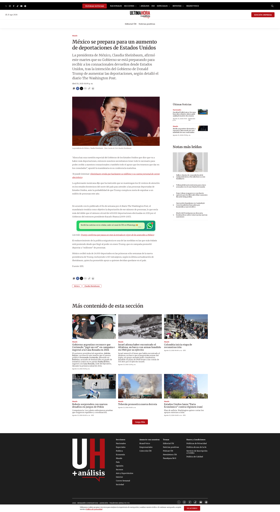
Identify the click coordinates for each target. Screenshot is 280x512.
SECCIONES (129, 6)
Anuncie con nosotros (149, 440)
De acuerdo (192, 508)
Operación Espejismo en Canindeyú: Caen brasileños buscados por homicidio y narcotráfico (190, 205)
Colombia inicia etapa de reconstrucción (178, 346)
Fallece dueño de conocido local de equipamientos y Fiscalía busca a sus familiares (190, 177)
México (77, 286)
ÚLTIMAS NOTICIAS (94, 6)
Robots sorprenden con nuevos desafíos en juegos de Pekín (90, 405)
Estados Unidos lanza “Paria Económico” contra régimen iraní (183, 405)
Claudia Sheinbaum (92, 286)
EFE (184, 350)
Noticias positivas (147, 24)
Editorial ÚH (130, 24)
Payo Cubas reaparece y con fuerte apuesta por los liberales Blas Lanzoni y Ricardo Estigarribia (191, 195)
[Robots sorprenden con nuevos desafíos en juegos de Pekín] (94, 386)
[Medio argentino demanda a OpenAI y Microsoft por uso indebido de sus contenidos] (203, 128)
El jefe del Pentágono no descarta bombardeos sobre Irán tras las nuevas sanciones (191, 215)
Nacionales (177, 110)
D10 (153, 6)
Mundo (74, 36)
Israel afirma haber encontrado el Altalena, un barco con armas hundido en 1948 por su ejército (139, 347)
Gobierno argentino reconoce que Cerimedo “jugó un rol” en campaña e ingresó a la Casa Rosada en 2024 (93, 347)
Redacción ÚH (191, 119)
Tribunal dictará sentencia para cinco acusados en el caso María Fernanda (191, 186)
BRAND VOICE (192, 6)
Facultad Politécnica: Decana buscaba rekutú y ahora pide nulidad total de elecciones (184, 114)
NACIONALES (116, 6)
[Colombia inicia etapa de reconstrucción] (186, 326)
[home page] (140, 15)
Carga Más (140, 422)
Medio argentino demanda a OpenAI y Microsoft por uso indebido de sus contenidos (184, 130)
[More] (135, 6)
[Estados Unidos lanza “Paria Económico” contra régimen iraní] (186, 386)
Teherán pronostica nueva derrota (137, 404)
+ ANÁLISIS (144, 6)
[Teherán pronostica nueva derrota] (140, 386)
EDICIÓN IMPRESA (263, 15)
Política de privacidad (94, 509)
